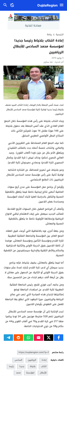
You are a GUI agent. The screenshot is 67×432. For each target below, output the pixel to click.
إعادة (44, 360)
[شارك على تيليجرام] (8, 338)
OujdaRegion (47, 5)
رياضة (49, 34)
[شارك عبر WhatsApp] (28, 338)
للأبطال (43, 373)
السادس (18, 360)
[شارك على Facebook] (59, 338)
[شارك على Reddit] (18, 338)
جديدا (21, 366)
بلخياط (32, 366)
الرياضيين (32, 360)
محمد (18, 373)
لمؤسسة (30, 373)
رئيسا (11, 366)
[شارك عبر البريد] (38, 338)
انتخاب (44, 366)
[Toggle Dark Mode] (12, 5)
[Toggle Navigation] (62, 5)
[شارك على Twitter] (49, 338)
